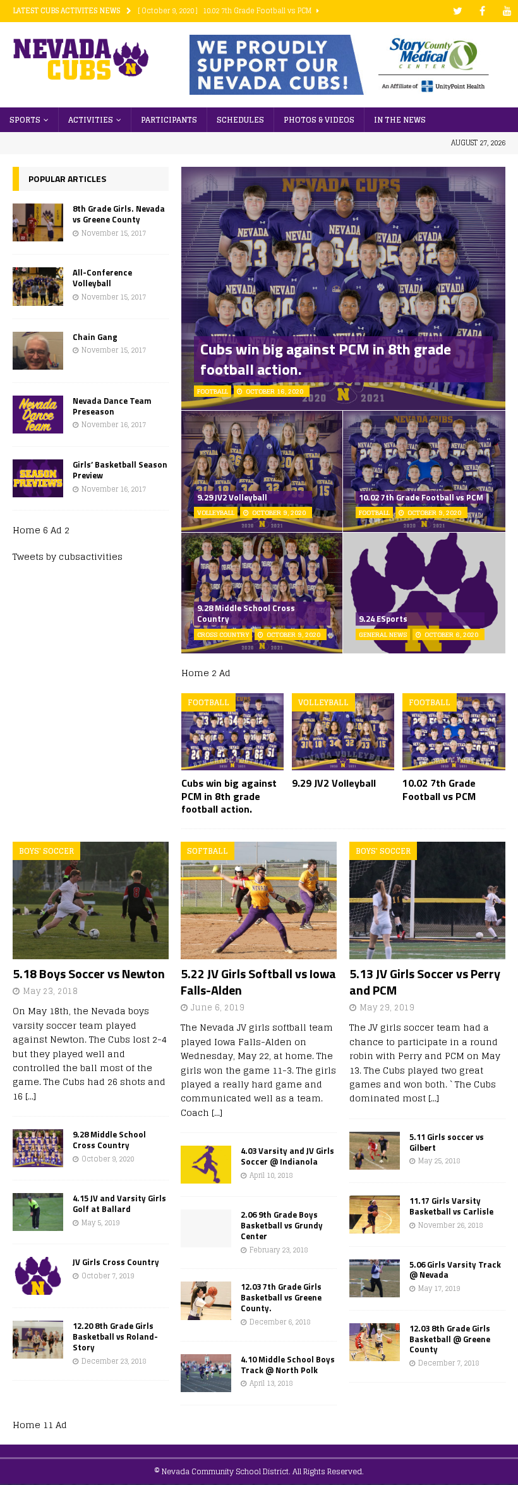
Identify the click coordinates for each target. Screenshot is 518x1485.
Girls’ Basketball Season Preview (120, 470)
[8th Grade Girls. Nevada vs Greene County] (38, 222)
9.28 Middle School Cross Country (246, 613)
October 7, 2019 (107, 1276)
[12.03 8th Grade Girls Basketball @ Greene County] (374, 1342)
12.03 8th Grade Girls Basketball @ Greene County (449, 1339)
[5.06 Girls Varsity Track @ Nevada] (374, 1278)
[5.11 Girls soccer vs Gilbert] (374, 1151)
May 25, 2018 (439, 1161)
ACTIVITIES (90, 119)
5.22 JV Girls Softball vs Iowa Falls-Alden (258, 982)
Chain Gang (95, 336)
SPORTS (24, 119)
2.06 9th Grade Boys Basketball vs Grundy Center (282, 1225)
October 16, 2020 (274, 391)
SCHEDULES (240, 119)
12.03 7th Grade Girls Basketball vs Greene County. (281, 1297)
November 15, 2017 (113, 233)
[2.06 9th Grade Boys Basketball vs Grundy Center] (206, 1228)
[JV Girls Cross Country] (38, 1276)
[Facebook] (482, 11)
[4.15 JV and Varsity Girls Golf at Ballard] (38, 1212)
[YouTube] (507, 11)
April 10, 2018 (271, 1175)
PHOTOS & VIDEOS (319, 119)
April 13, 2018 (271, 1383)
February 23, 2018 (279, 1250)
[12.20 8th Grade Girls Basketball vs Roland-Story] (38, 1340)
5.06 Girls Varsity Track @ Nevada (455, 1270)
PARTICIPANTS (169, 119)
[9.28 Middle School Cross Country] (38, 1148)
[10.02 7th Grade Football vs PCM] (453, 731)
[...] (30, 1096)
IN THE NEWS (400, 119)
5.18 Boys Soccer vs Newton (89, 973)
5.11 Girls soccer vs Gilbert (446, 1142)
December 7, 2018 (448, 1363)
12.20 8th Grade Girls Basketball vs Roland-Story (115, 1336)
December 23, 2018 (113, 1361)
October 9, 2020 (279, 512)
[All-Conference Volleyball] (38, 286)
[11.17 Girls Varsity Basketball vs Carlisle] (374, 1214)
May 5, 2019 (100, 1222)
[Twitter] (458, 11)
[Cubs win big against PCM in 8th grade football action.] (232, 731)
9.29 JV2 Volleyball (232, 497)
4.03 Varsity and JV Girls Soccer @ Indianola (287, 1156)
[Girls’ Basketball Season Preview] (38, 478)
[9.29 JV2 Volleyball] (343, 731)
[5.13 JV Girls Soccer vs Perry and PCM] (427, 900)
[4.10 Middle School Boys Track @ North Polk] (206, 1373)
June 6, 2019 (217, 1007)
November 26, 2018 (450, 1225)
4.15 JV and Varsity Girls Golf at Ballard (119, 1203)
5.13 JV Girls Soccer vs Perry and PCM (424, 982)
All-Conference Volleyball (102, 277)
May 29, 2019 (386, 1007)
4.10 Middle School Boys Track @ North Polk (288, 1364)
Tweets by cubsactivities (68, 556)
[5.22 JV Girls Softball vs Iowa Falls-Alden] (259, 900)
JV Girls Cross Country (116, 1262)
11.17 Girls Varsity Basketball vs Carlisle (451, 1206)
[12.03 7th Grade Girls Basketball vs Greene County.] (206, 1301)
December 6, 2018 (280, 1322)
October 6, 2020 (451, 634)
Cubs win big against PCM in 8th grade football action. (325, 358)
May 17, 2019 (439, 1288)
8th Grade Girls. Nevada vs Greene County (119, 214)
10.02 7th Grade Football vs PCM (421, 497)
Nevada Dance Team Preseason (112, 406)
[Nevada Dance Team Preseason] (38, 414)
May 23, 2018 (50, 991)
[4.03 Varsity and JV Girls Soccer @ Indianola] (206, 1165)
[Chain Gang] (38, 351)
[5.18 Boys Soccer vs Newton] (91, 900)
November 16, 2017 (113, 424)
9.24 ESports (383, 618)
